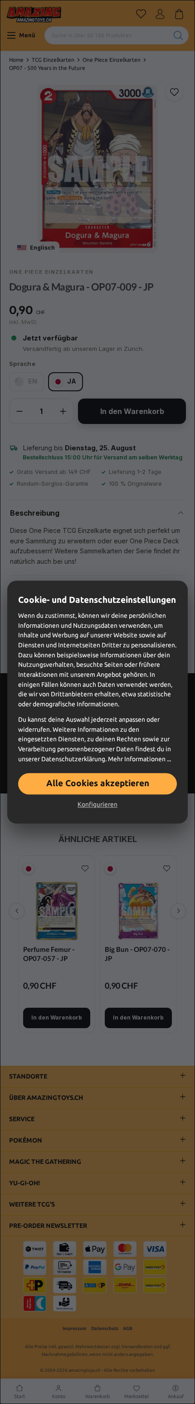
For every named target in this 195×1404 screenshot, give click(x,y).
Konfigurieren (97, 804)
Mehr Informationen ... (139, 759)
